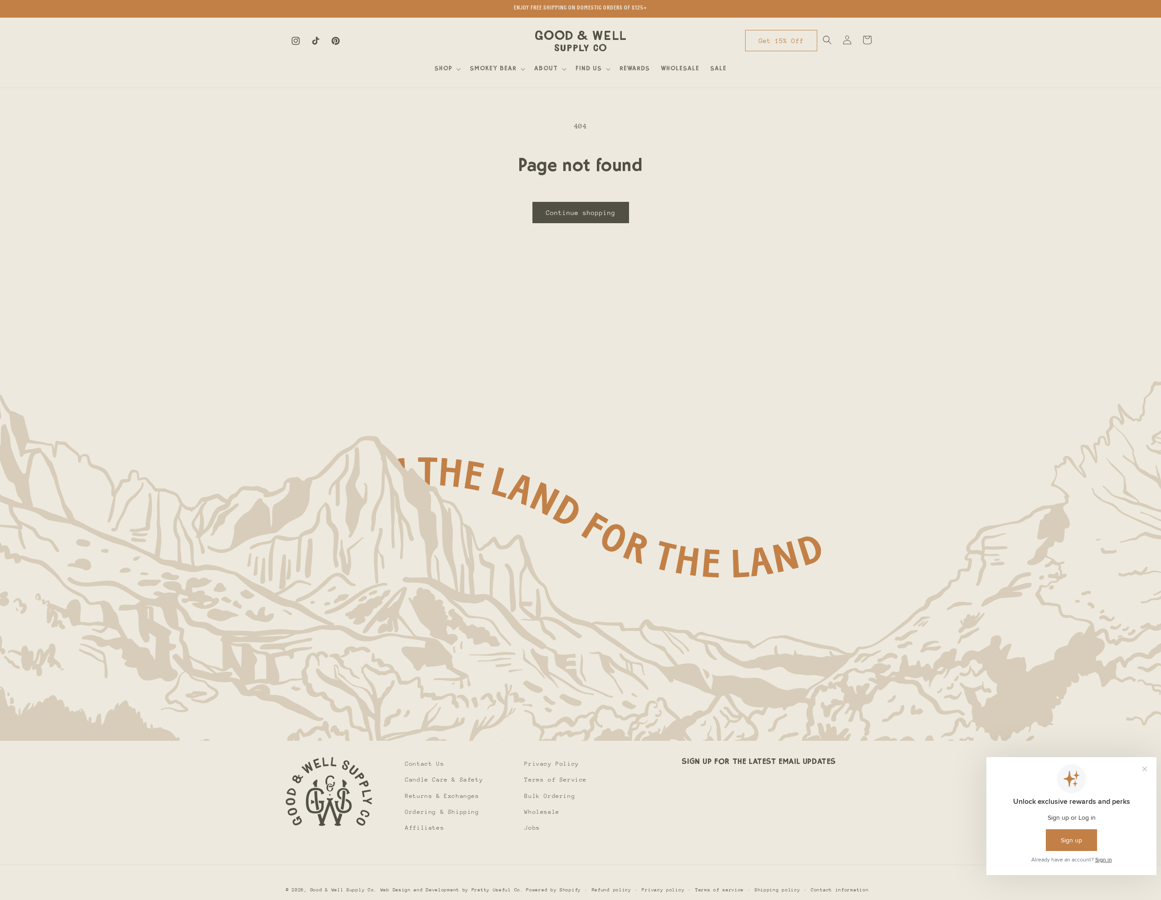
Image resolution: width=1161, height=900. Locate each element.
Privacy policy (663, 889)
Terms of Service (555, 779)
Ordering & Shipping (442, 811)
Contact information (839, 889)
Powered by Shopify (553, 890)
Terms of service (719, 889)
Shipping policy (777, 889)
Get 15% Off (781, 40)
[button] (446, 68)
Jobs (532, 827)
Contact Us (424, 763)
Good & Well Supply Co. (343, 890)
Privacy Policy (551, 763)
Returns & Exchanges (442, 795)
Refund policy (611, 889)
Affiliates (424, 827)
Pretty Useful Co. (497, 890)
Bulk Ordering (549, 795)
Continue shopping (580, 212)
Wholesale (541, 811)
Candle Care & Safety (444, 779)
